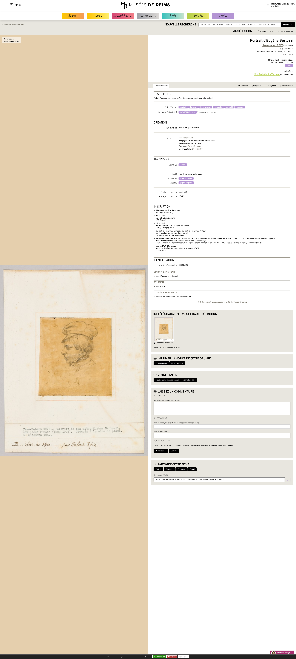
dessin (289, 66)
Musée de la (123, 16)
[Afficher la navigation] (11, 5)
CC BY (170, 343)
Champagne (198, 146)
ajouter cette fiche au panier (167, 380)
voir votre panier (287, 31)
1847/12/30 (197, 149)
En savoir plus (275, 6)
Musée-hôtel (198, 16)
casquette (218, 107)
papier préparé (186, 183)
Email (192, 469)
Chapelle (173, 16)
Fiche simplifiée (161, 363)
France (190, 146)
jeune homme (205, 107)
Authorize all (160, 657)
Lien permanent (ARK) (161, 475)
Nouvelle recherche (180, 25)
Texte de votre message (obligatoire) (166, 400)
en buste (240, 107)
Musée (98, 16)
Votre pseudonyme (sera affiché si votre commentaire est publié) (176, 423)
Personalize (183, 657)
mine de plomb (186, 178)
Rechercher (288, 24)
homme (193, 107)
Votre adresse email (160, 432)
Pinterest (182, 469)
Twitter (158, 469)
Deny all (172, 657)
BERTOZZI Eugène (187, 112)
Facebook (170, 469)
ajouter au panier (267, 31)
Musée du (148, 16)
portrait (183, 107)
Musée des (73, 16)
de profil (229, 107)
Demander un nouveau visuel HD (166, 347)
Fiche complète (177, 363)
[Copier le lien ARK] (287, 479)
